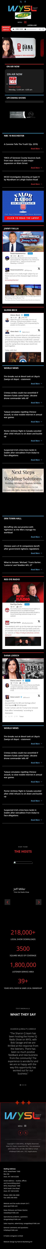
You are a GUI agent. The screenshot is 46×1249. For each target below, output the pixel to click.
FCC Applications (31, 1151)
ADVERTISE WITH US (6, 28)
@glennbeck (26, 332)
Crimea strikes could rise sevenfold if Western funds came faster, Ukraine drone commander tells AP (21, 395)
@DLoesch (26, 697)
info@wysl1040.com (11, 1230)
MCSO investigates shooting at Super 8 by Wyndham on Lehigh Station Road (21, 178)
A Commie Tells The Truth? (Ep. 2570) (21, 144)
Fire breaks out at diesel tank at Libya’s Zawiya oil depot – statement (22, 377)
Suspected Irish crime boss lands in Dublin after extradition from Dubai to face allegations (21, 453)
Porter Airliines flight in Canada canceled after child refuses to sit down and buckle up (23, 434)
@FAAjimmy (28, 270)
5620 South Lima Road (12, 1188)
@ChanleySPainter (11, 280)
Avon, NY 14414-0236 (11, 1191)
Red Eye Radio (15, 87)
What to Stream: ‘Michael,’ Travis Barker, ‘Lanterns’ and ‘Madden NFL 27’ (22, 563)
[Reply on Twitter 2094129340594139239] (6, 716)
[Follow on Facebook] (25, 1)
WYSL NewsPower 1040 (12, 1186)
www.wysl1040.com (11, 1206)
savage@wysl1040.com (32, 1223)
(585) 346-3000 (14, 1195)
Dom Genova (22, 889)
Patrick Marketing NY (24, 1242)
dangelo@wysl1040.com (12, 1219)
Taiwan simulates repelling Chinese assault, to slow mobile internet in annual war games (23, 415)
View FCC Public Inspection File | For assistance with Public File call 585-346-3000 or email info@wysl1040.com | (23, 1148)
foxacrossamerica (16, 270)
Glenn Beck (14, 331)
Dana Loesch (15, 697)
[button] (7, 902)
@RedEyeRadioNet (27, 623)
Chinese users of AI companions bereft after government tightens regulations (22, 547)
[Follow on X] (21, 1)
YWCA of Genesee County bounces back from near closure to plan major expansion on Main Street (22, 161)
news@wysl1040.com (11, 1213)
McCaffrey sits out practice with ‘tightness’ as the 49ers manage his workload (20, 530)
